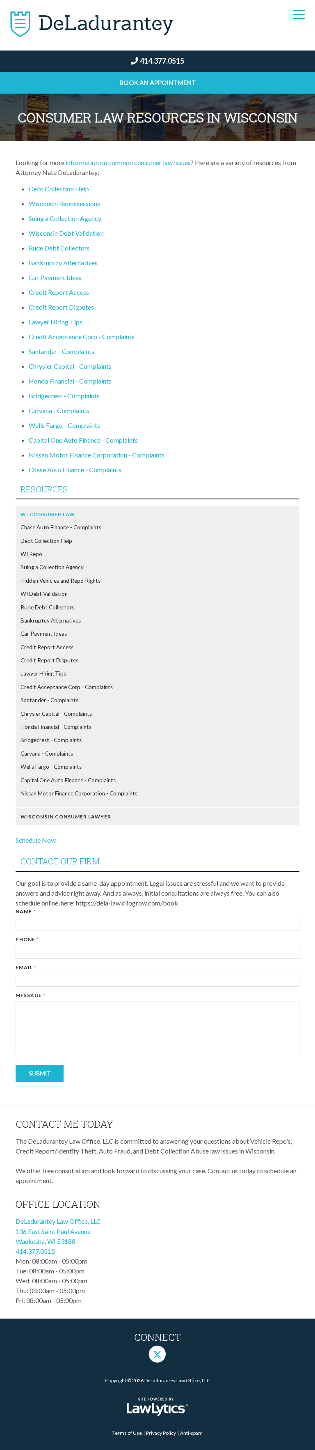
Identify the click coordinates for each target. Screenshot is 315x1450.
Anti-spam (191, 1433)
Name (26, 911)
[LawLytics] (157, 1406)
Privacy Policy (161, 1433)
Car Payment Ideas (55, 277)
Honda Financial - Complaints (70, 381)
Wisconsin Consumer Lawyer (66, 816)
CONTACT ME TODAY (65, 1124)
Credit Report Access (59, 292)
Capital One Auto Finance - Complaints (83, 440)
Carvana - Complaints (59, 410)
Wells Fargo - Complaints (64, 425)
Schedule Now (36, 840)
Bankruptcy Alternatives (63, 263)
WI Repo (31, 554)
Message (31, 995)
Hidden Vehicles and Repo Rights (60, 580)
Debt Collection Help (59, 189)
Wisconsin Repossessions (64, 203)
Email (26, 967)
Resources (44, 489)
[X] (157, 1354)
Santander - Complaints (61, 351)
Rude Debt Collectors (59, 248)
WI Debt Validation (44, 594)
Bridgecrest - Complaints (64, 396)
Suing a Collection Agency (65, 218)
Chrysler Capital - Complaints (70, 366)
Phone (27, 939)
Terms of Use (127, 1433)
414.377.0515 (162, 60)
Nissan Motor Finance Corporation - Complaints (96, 455)
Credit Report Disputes (61, 307)
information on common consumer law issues (128, 162)
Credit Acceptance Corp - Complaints (82, 336)
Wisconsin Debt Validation (66, 233)
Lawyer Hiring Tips (55, 322)
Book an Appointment (157, 82)
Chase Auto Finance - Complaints (76, 469)
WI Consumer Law (48, 514)
